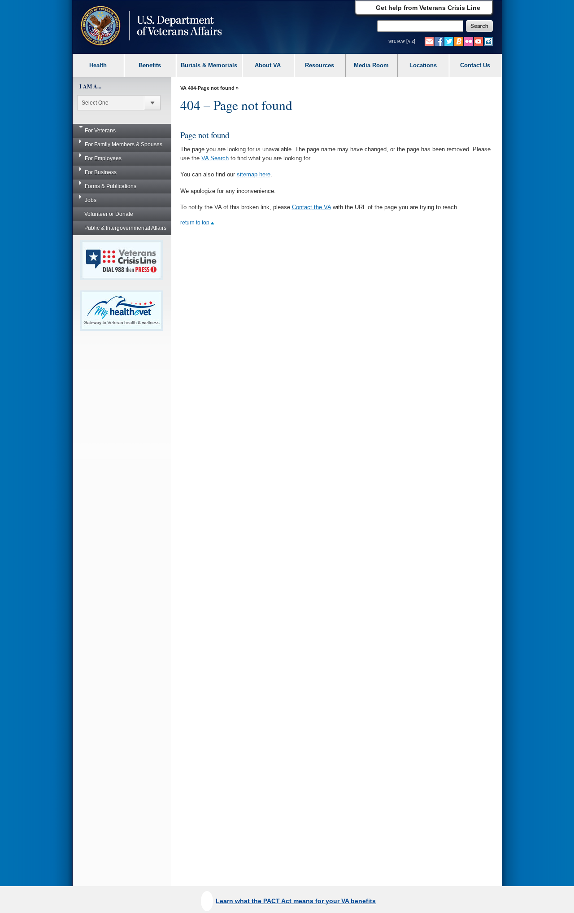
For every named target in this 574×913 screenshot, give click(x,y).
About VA (268, 65)
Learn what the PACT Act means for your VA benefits (296, 900)
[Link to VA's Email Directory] (429, 41)
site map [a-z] (401, 41)
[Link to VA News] (459, 41)
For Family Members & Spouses (123, 144)
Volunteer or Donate (108, 214)
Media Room (371, 65)
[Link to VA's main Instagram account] (488, 41)
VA (183, 88)
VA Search (215, 158)
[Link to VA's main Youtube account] (478, 41)
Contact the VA (311, 207)
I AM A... (90, 86)
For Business (101, 172)
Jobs (90, 200)
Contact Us (475, 65)
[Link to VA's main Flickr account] (469, 41)
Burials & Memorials (209, 65)
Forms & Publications (110, 186)
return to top (195, 222)
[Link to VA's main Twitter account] (449, 41)
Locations (423, 65)
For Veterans (100, 130)
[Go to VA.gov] (149, 26)
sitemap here (253, 174)
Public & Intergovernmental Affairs (125, 228)
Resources (319, 65)
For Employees (103, 158)
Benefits (150, 65)
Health (98, 65)
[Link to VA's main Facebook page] (439, 41)
